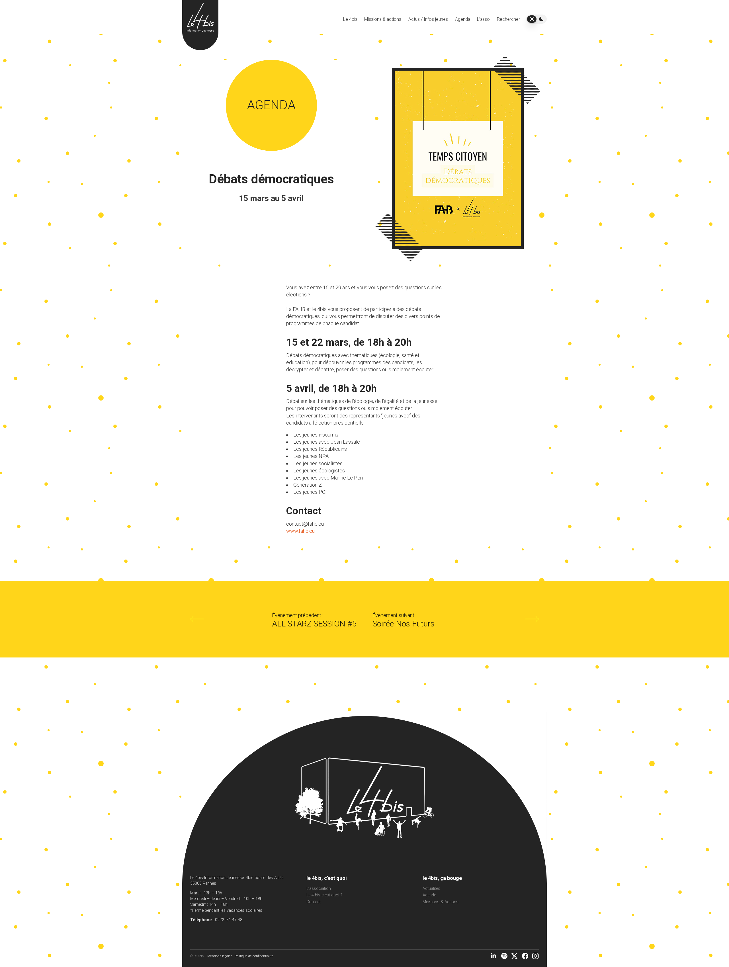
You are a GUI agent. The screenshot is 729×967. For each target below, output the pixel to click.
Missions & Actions (440, 902)
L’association (318, 888)
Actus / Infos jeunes (428, 19)
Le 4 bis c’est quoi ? (324, 895)
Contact (313, 902)
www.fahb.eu (300, 531)
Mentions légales (219, 956)
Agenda (462, 19)
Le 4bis (350, 19)
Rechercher (508, 19)
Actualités (431, 888)
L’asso (483, 19)
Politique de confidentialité (254, 956)
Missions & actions (382, 19)
